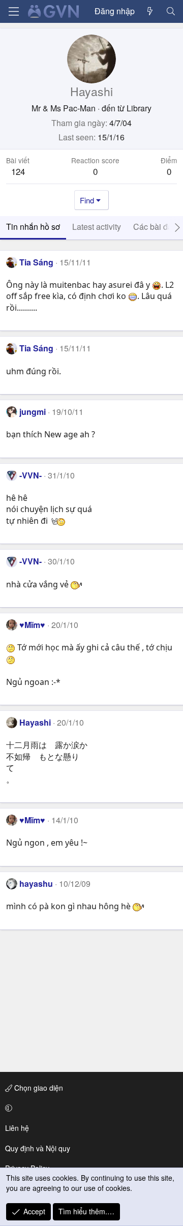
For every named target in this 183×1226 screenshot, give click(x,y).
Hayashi (35, 722)
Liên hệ (17, 1128)
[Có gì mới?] (150, 11)
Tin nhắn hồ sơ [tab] (33, 226)
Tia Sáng (36, 262)
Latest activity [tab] (96, 226)
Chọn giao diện (37, 1088)
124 (18, 171)
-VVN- (30, 475)
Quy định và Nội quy (37, 1148)
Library (139, 108)
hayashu (36, 883)
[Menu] (13, 11)
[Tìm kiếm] (170, 11)
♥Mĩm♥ (32, 625)
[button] (89, 1108)
